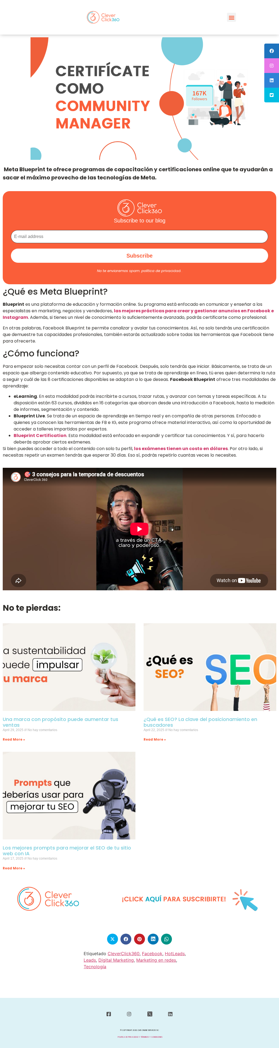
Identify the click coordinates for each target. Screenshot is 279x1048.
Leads (90, 960)
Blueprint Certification (40, 435)
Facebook (152, 953)
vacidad (161, 270)
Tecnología (95, 966)
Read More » (14, 739)
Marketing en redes (156, 960)
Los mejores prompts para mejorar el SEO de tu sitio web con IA (67, 850)
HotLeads (175, 953)
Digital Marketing (116, 960)
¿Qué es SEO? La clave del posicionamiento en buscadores (200, 722)
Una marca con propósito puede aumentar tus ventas (60, 722)
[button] (231, 17)
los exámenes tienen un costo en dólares (181, 448)
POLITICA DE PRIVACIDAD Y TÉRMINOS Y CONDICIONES (140, 1037)
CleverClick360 (124, 953)
